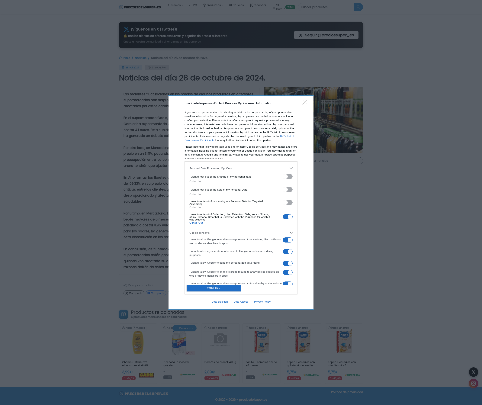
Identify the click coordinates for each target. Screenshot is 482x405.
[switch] (288, 176)
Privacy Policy (262, 301)
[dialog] (241, 202)
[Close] (306, 103)
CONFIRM (214, 288)
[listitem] (241, 168)
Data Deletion (220, 301)
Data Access (241, 301)
